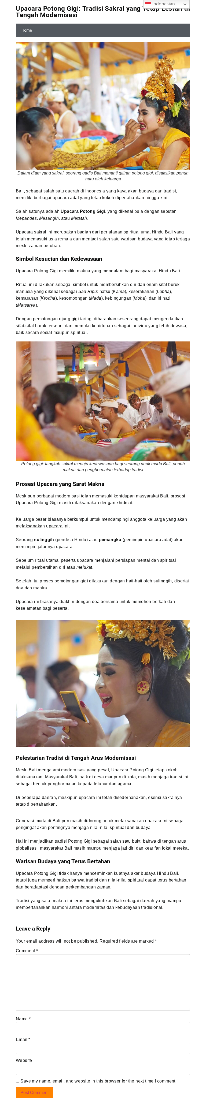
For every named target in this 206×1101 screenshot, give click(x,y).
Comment (27, 951)
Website (24, 1060)
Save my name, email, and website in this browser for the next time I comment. (98, 1081)
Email (23, 1039)
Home (26, 30)
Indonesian (163, 4)
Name (23, 1019)
